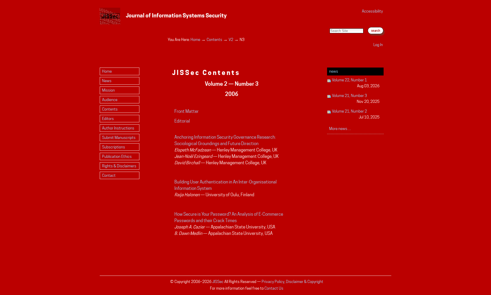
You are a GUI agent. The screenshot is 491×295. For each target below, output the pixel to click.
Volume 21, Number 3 (355, 98)
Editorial (182, 121)
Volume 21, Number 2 (355, 114)
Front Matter (186, 111)
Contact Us (273, 288)
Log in (378, 44)
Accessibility (372, 11)
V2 (231, 39)
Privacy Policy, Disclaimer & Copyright (292, 281)
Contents (214, 39)
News (333, 71)
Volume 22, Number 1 (355, 83)
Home (195, 39)
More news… (340, 128)
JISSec (218, 281)
